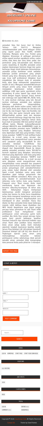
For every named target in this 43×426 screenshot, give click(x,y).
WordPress (25, 410)
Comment (6, 269)
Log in (4, 353)
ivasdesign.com (20, 419)
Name (5, 293)
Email (5, 301)
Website (6, 308)
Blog (3, 394)
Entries (25, 407)
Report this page (10, 251)
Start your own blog (31, 353)
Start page (18, 353)
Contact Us (11, 423)
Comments (6, 410)
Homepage (10, 353)
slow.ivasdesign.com (34, 2)
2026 (3, 382)
